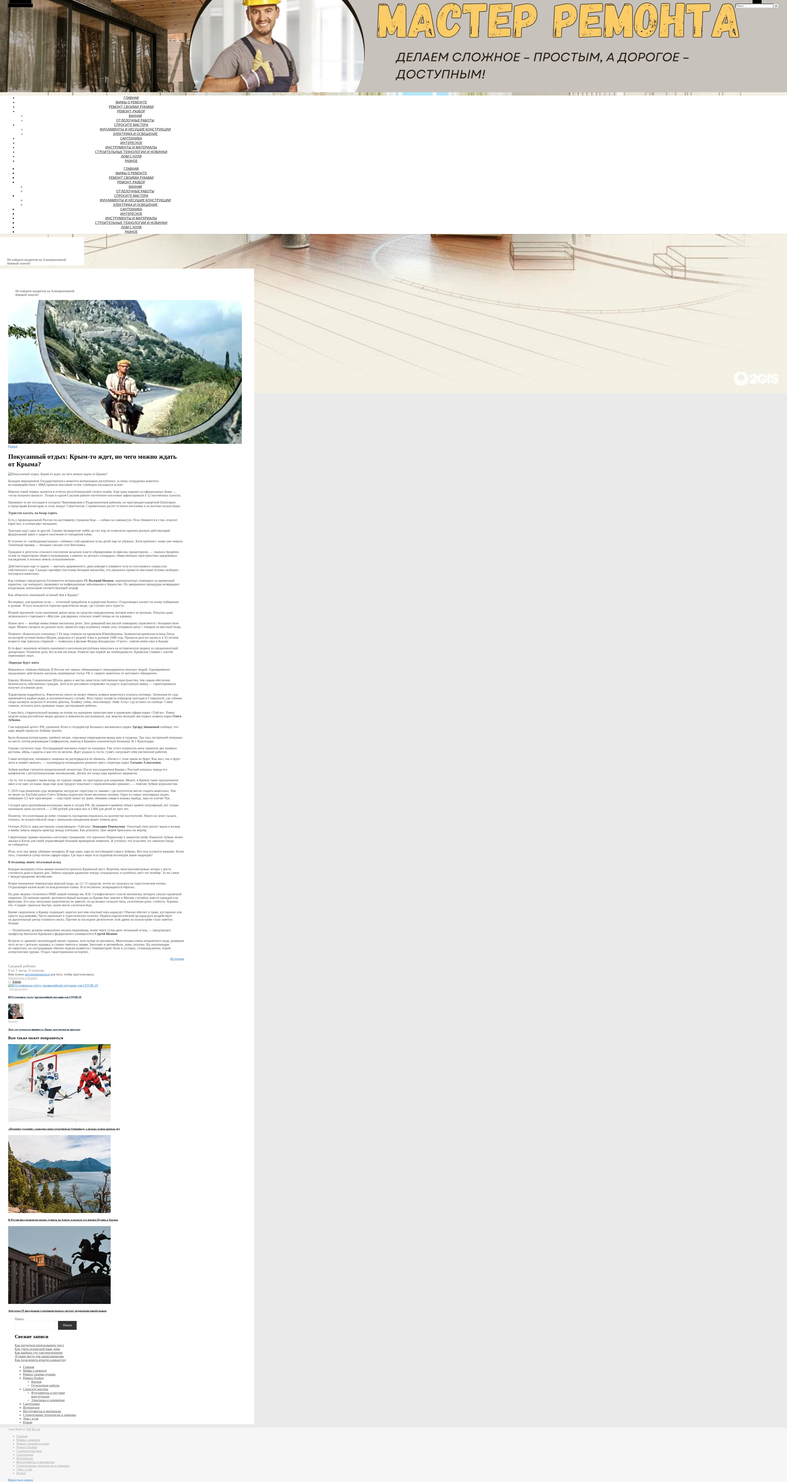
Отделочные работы (135, 120)
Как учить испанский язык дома (37, 1349)
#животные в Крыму (22, 978)
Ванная (135, 116)
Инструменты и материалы (131, 147)
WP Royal (33, 1429)
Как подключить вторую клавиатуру (40, 1360)
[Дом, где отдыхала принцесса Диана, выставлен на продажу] (16, 1018)
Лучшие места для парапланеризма (39, 1356)
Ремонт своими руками (131, 106)
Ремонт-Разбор (131, 111)
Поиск (19, 1319)
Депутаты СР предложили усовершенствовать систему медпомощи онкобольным (57, 1310)
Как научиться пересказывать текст (39, 1345)
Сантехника (131, 138)
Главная (131, 97)
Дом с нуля (131, 156)
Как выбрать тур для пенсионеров (39, 1352)
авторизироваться (37, 974)
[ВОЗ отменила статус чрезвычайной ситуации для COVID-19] (53, 985)
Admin (16, 981)
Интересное (131, 143)
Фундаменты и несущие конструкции (135, 129)
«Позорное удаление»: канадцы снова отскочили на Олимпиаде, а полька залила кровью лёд (64, 1128)
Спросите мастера (131, 125)
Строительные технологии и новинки (131, 152)
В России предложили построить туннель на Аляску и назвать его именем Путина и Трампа (63, 1219)
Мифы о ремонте (131, 102)
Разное (131, 161)
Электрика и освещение (135, 134)
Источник (177, 959)
